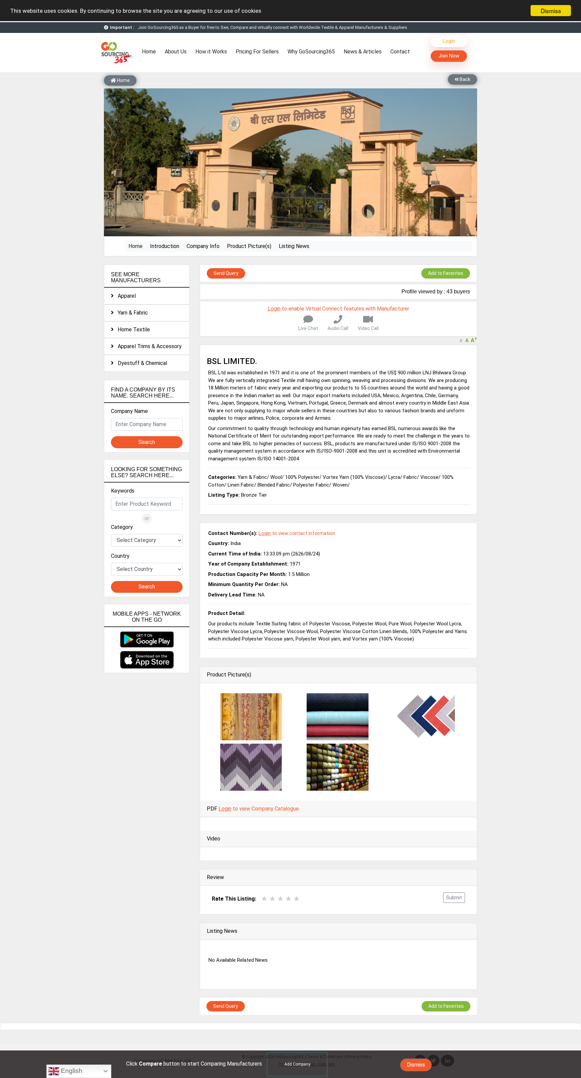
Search (147, 442)
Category (122, 527)
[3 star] (280, 899)
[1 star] (264, 899)
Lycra (394, 477)
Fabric (410, 477)
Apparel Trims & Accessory (148, 346)
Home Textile (132, 329)
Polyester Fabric (311, 485)
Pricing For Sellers (257, 51)
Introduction (164, 246)
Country (120, 556)
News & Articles (363, 51)
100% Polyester (302, 477)
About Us (176, 51)
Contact (400, 51)
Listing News (294, 246)
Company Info (203, 246)
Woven (340, 485)
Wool (276, 477)
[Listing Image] (251, 716)
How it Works (211, 51)
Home (150, 51)
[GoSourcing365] (115, 52)
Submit (454, 897)
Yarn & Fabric (131, 312)
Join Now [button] (448, 56)
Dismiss (551, 10)
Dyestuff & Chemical (140, 363)
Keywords (122, 491)
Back (464, 79)
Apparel (125, 296)
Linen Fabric (241, 485)
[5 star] (297, 899)
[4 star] (288, 899)
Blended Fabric (274, 485)
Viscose (429, 477)
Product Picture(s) (249, 246)
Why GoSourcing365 (311, 51)
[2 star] (272, 899)
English (70, 1070)
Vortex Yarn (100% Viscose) (354, 477)
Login (449, 41)
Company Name (129, 411)
